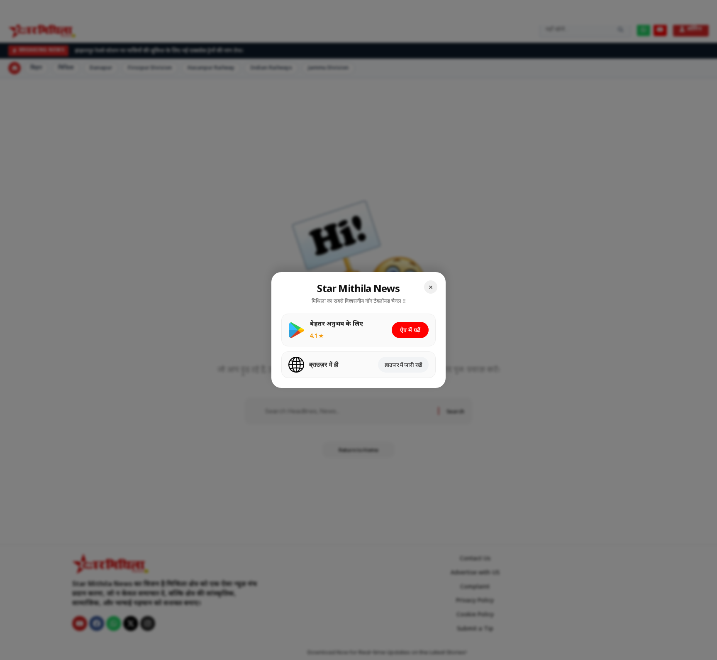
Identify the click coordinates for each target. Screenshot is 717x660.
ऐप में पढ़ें (410, 330)
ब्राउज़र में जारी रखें (403, 364)
